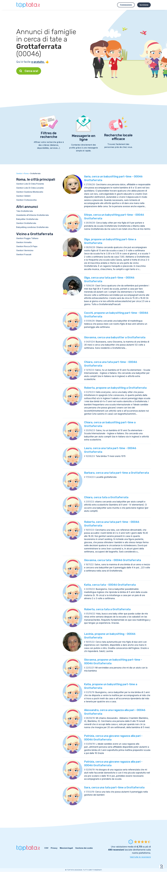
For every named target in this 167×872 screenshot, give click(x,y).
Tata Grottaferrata (24, 211)
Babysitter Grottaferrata (27, 219)
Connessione (126, 5)
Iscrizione (144, 5)
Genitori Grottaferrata (26, 223)
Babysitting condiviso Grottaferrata (32, 227)
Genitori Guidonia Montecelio (29, 192)
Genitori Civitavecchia (26, 200)
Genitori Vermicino (24, 250)
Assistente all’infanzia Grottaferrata (32, 215)
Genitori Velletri (23, 196)
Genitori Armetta (24, 242)
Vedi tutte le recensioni (140, 857)
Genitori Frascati (23, 254)
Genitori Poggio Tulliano (27, 238)
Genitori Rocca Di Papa (26, 246)
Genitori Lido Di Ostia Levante (30, 188)
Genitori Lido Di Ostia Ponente (30, 184)
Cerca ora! (31, 71)
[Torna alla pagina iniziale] (28, 5)
